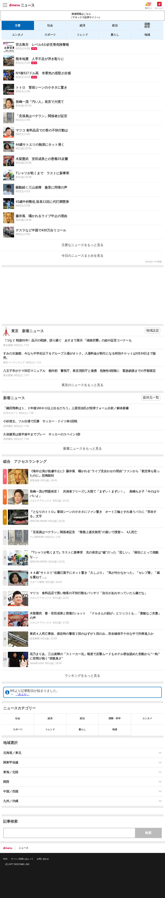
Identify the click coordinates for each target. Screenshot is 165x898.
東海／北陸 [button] (10, 772)
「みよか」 (22, 694)
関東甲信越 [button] (10, 762)
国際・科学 (115, 718)
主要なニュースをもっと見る (82, 245)
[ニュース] (21, 5)
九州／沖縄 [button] (10, 801)
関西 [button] (6, 781)
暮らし (115, 34)
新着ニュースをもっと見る (82, 448)
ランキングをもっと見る (82, 675)
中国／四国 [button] (10, 791)
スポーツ (50, 34)
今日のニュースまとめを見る (82, 255)
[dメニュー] (7, 848)
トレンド (82, 34)
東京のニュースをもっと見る (82, 385)
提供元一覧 (151, 397)
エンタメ (17, 34)
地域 (147, 34)
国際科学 (147, 25)
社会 (50, 25)
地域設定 (152, 330)
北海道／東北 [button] (12, 752)
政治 (115, 25)
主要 (18, 25)
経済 (82, 25)
